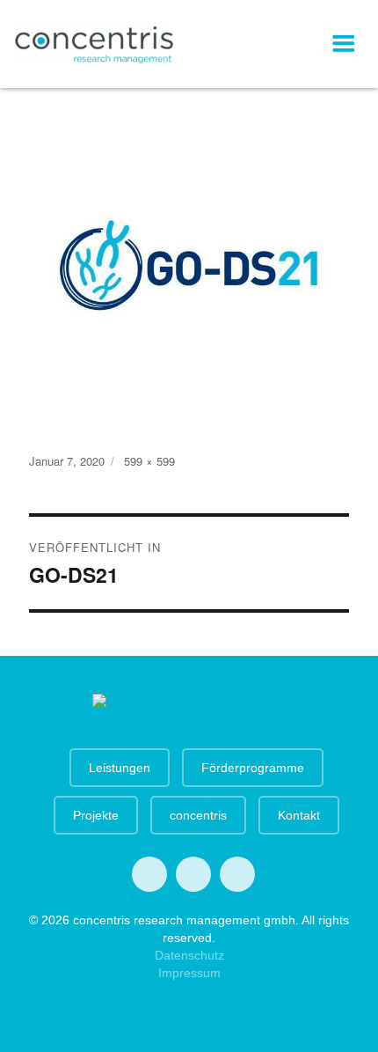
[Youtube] (193, 874)
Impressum (189, 973)
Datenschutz (189, 955)
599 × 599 (149, 460)
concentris (198, 815)
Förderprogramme (252, 768)
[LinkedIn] (237, 874)
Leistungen (119, 768)
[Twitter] (149, 874)
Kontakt (299, 815)
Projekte (96, 815)
